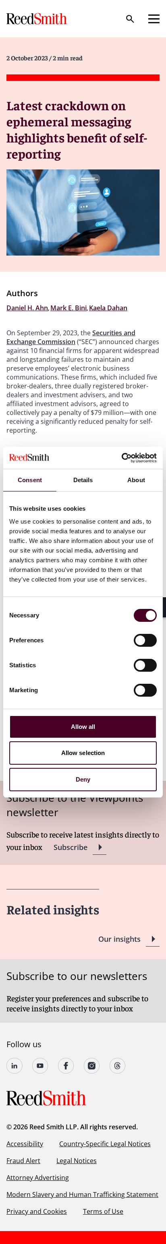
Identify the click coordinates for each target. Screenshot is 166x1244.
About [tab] (136, 480)
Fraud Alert (23, 1160)
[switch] (145, 640)
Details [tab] (83, 480)
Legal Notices (76, 1160)
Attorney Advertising (37, 1177)
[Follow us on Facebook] (66, 1066)
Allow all (83, 726)
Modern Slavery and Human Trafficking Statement (82, 1194)
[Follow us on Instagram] (92, 1066)
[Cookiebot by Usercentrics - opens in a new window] (121, 458)
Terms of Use (103, 1211)
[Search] (130, 19)
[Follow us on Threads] (118, 1066)
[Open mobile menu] (154, 18)
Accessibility (24, 1143)
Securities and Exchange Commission (70, 337)
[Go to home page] (37, 18)
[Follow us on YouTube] (40, 1066)
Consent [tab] (30, 480)
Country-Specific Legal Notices (105, 1143)
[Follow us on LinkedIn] (14, 1066)
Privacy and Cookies (36, 1211)
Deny (83, 779)
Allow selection (83, 752)
